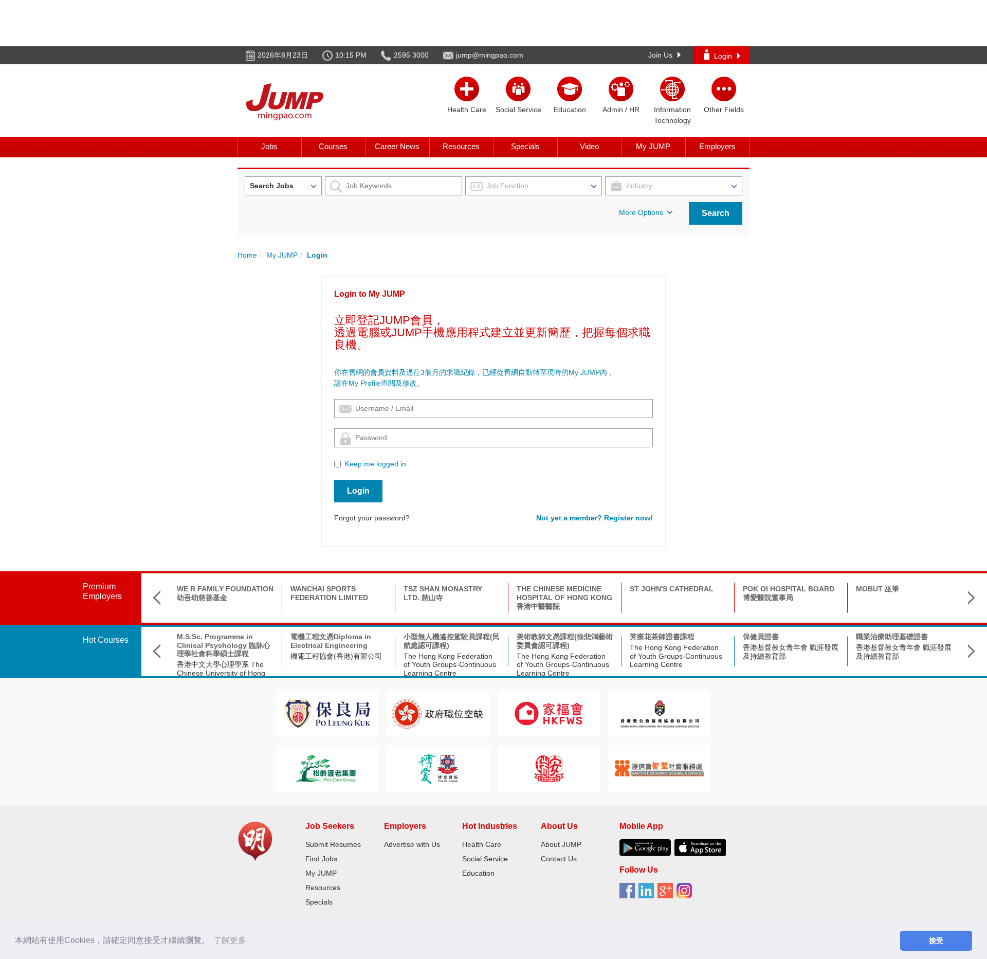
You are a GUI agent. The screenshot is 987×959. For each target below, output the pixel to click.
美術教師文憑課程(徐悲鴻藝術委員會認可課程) (565, 640)
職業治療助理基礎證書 (892, 636)
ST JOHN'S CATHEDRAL (672, 589)
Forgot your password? (372, 518)
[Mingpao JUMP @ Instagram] (686, 894)
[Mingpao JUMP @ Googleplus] (667, 894)
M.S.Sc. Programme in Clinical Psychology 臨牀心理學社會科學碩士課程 (223, 645)
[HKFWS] (549, 713)
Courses (333, 146)
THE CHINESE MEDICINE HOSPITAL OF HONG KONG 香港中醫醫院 (564, 597)
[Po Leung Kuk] (327, 713)
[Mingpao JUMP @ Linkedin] (647, 894)
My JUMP (653, 146)
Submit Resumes (333, 844)
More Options (641, 212)
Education (478, 873)
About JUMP (561, 844)
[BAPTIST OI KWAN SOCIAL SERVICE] (659, 768)
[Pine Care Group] (327, 768)
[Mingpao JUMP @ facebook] (628, 894)
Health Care (481, 844)
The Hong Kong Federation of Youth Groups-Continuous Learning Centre (450, 665)
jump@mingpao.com (489, 55)
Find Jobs (321, 859)
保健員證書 (761, 636)
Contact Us (559, 859)
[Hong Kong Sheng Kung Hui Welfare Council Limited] (659, 713)
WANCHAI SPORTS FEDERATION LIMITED (329, 593)
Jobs (269, 146)
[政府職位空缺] (438, 713)
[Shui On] (549, 768)
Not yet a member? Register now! (594, 518)
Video (589, 146)
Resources (461, 146)
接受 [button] (936, 940)
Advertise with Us (412, 844)
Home (247, 255)
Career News (397, 146)
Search (715, 213)
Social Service (485, 859)
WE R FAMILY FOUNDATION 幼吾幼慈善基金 (225, 593)
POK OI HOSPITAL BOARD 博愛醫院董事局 (788, 593)
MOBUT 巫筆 (877, 589)
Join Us (660, 55)
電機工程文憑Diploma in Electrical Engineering (330, 640)
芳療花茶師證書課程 (662, 636)
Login (723, 56)
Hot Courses (106, 640)
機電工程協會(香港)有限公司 (336, 656)
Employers (717, 146)
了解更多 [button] (229, 940)
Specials (525, 146)
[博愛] (438, 768)
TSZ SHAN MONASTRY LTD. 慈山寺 (443, 593)
